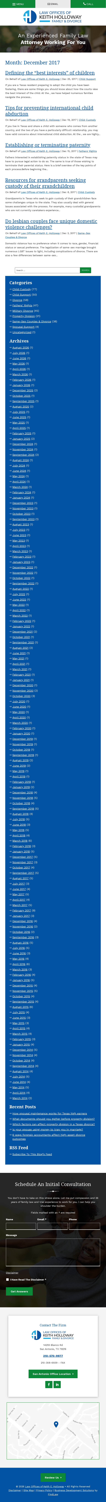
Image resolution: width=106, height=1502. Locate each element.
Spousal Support (23, 326)
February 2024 (21, 492)
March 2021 (19, 669)
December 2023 (22, 503)
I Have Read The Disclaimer (28, 1279)
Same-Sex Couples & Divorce (31, 321)
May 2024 (18, 476)
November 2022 (22, 572)
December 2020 (22, 685)
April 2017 (18, 899)
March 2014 (19, 1098)
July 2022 (18, 594)
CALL (90, 4)
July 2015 (18, 1012)
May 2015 (18, 1023)
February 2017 (21, 910)
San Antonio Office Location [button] (52, 1374)
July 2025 (18, 412)
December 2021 (22, 631)
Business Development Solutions (74, 1490)
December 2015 (22, 985)
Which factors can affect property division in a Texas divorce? (53, 1124)
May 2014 (18, 1087)
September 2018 (23, 808)
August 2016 (20, 942)
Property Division (23, 316)
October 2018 (21, 803)
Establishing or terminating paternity (47, 145)
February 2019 (21, 781)
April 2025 (19, 428)
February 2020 (21, 728)
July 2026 (18, 353)
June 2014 (19, 1082)
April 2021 (18, 663)
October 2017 (21, 867)
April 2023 (19, 546)
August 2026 (20, 347)
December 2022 (22, 567)
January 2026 (21, 385)
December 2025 (22, 390)
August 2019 (20, 760)
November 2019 (22, 744)
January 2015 (21, 1044)
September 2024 (23, 454)
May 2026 (18, 363)
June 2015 (19, 1017)
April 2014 (18, 1092)
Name (9, 1219)
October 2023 (21, 513)
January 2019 (21, 787)
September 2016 (23, 937)
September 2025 (23, 401)
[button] (17, 4)
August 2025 (20, 406)
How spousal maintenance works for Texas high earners (49, 1113)
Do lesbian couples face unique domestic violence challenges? (51, 224)
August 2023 (20, 524)
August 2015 (20, 1007)
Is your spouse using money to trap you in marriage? (47, 1129)
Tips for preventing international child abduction (49, 111)
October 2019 (21, 749)
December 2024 (22, 444)
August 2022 (20, 588)
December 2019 (22, 738)
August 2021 (20, 647)
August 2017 (20, 878)
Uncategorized (21, 332)
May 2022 (18, 604)
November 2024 (22, 449)
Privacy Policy (44, 1490)
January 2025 (21, 438)
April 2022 (19, 610)
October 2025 (21, 395)
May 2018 (18, 830)
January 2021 (21, 680)
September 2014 (23, 1066)
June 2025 (19, 417)
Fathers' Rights (88, 151)
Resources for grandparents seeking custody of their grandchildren (45, 183)
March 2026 (20, 374)
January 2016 (21, 980)
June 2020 (19, 706)
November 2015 (22, 991)
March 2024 (20, 487)
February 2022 (21, 621)
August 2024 (20, 460)
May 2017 (18, 894)
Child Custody (87, 119)
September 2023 (23, 519)
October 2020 (21, 696)
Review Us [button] (52, 1477)
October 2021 (21, 637)
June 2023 (19, 535)
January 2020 (21, 733)
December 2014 (22, 1049)
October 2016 (21, 932)
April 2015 (18, 1028)
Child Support (87, 79)
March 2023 (20, 551)
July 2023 (18, 529)
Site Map (28, 1490)
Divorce (17, 300)
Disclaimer (12, 1272)
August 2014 (20, 1071)
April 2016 (18, 964)
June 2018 (19, 824)
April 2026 (19, 369)
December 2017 (22, 857)
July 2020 (18, 701)
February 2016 (21, 974)
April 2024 (19, 481)
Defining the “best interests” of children (50, 73)
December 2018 (22, 792)
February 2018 (21, 846)
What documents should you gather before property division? (53, 1118)
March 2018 (19, 840)
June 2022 (19, 599)
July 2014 (18, 1076)
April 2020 (19, 717)
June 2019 (19, 765)
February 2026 (21, 379)
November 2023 (22, 508)
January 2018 (21, 851)
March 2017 (19, 905)
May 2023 (18, 540)
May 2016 (18, 958)
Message (11, 1235)
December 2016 (22, 921)
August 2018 (20, 814)
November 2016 (22, 926)
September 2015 (23, 1001)
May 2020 (18, 712)
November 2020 (22, 690)
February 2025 (21, 433)
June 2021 (19, 653)
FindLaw (53, 1494)
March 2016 (19, 969)
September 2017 (23, 873)
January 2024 (21, 497)
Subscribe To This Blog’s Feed (32, 1154)
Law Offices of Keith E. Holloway (40, 79)
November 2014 (22, 1055)
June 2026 (19, 358)
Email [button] (54, 3)
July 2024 (18, 465)
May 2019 (18, 771)
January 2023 (21, 562)
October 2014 (21, 1060)
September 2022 (23, 583)
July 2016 (18, 948)
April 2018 (18, 835)
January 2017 (21, 916)
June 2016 (19, 953)
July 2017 (18, 883)
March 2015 (19, 1033)
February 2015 (21, 1039)
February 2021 (21, 674)
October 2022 (21, 578)
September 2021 (23, 642)
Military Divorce (22, 310)
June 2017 (19, 889)
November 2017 (22, 862)
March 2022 (20, 615)
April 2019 (18, 776)
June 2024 (19, 470)
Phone (73, 1219)
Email (41, 1219)
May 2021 (18, 658)
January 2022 (21, 626)
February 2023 (21, 556)
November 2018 (22, 798)
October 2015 (21, 996)
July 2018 (18, 819)
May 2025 (18, 422)
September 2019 (23, 755)
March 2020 (20, 722)
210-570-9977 (53, 1355)
